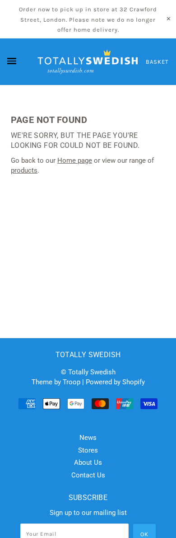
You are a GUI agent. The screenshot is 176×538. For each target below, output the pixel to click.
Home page (74, 160)
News (88, 438)
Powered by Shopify (115, 382)
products (24, 170)
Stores (88, 450)
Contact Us (88, 475)
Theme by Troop (56, 382)
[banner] (88, 61)
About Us (88, 462)
